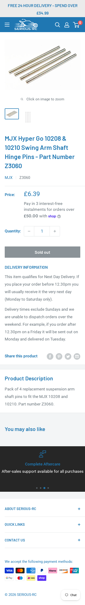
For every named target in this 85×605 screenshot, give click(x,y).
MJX (9, 177)
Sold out (42, 252)
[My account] (66, 24)
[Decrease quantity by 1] (29, 231)
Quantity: (13, 231)
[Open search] (57, 24)
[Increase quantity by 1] (55, 231)
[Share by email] (77, 356)
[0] (76, 25)
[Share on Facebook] (50, 356)
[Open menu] (7, 24)
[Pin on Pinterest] (59, 356)
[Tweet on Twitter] (68, 356)
